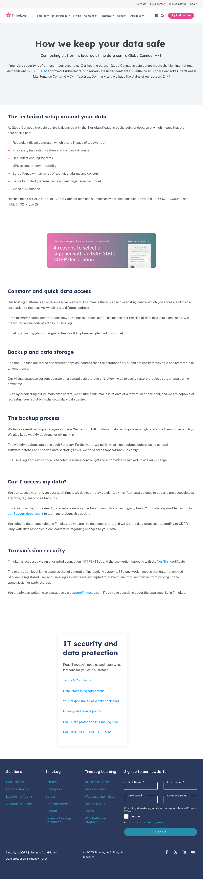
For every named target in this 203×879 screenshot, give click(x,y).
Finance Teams (17, 789)
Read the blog (95, 804)
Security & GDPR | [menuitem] (17, 852)
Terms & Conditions (77, 680)
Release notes (95, 789)
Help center (157, 4)
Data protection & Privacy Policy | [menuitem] (27, 858)
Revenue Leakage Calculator (58, 820)
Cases (89, 811)
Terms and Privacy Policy (149, 822)
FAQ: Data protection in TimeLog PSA (90, 722)
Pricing (77, 15)
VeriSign (163, 561)
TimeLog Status (176, 4)
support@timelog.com (86, 593)
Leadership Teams (19, 796)
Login (193, 4)
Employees (53, 789)
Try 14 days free (181, 15)
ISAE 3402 (39, 71)
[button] (167, 852)
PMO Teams (15, 782)
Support (51, 811)
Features (51, 782)
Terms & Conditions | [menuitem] (44, 852)
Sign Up (161, 831)
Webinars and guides (100, 796)
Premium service (57, 804)
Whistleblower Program (95, 820)
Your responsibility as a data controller (91, 701)
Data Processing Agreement (83, 691)
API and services (97, 782)
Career (50, 796)
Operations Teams (19, 804)
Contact (141, 4)
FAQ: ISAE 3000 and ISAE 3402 (87, 732)
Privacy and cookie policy (82, 711)
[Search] (162, 16)
